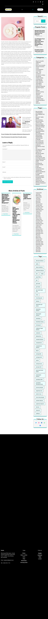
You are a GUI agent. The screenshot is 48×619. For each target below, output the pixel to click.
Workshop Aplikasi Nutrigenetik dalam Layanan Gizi (40, 177)
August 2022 (39, 225)
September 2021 (39, 233)
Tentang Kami (39, 170)
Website (4, 172)
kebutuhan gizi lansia (39, 305)
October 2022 (39, 222)
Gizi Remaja (38, 76)
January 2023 (39, 219)
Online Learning (39, 96)
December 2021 (39, 230)
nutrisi (37, 360)
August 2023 (39, 211)
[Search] (43, 21)
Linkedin (40, 558)
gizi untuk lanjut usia (39, 290)
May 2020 (38, 250)
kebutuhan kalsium (38, 310)
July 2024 (38, 198)
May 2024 (38, 201)
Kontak (37, 166)
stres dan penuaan (40, 397)
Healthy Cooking (39, 77)
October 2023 (39, 208)
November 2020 (39, 243)
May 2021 (38, 234)
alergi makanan (39, 267)
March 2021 (38, 237)
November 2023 (39, 206)
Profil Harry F (38, 167)
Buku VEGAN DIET (40, 142)
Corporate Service (40, 143)
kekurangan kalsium (38, 314)
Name (4, 162)
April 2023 (38, 216)
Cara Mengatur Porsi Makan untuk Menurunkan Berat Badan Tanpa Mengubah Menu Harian (40, 42)
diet (37, 273)
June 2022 (38, 226)
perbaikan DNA (39, 379)
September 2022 (39, 223)
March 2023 (38, 218)
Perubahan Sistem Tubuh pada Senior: (39, 50)
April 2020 (38, 251)
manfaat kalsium (39, 339)
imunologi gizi (39, 298)
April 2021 (38, 236)
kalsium (37, 301)
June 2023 (38, 213)
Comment (4, 149)
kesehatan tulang (39, 321)
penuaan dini (39, 367)
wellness (38, 413)
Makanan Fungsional (40, 86)
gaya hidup (38, 277)
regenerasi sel (39, 390)
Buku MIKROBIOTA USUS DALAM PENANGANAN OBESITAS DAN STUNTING (40, 136)
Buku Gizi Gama (39, 120)
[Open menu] (22, 9)
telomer (37, 407)
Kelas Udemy (39, 84)
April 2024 (38, 202)
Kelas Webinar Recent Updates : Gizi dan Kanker (40, 160)
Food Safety (38, 70)
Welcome (38, 103)
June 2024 (38, 199)
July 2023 (38, 212)
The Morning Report (40, 100)
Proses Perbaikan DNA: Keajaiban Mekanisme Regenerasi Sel (15, 134)
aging (37, 264)
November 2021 (39, 232)
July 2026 (38, 194)
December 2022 (39, 220)
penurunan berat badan (39, 371)
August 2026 (39, 192)
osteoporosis (39, 363)
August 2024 (39, 197)
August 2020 (39, 246)
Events (37, 68)
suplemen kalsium (40, 403)
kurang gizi (38, 325)
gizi (36, 280)
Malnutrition (38, 336)
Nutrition (38, 90)
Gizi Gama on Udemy (40, 75)
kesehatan (38, 318)
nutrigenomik (39, 357)
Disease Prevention (40, 66)
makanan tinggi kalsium (39, 329)
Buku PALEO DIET (39, 140)
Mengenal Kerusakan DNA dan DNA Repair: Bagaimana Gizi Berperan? (40, 32)
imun (37, 294)
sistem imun (38, 394)
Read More (5, 214)
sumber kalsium (39, 400)
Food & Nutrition (39, 69)
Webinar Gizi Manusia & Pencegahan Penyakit (40, 173)
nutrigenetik (38, 353)
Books (37, 63)
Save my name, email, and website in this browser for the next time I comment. (17, 178)
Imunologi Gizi (39, 79)
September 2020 (39, 244)
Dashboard (38, 145)
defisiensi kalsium (40, 270)
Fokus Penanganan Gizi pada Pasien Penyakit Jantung (13, 137)
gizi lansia (38, 286)
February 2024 (39, 204)
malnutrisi (38, 333)
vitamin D (38, 410)
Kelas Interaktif (39, 80)
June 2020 (38, 248)
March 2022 (38, 227)
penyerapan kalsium (38, 375)
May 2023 (38, 215)
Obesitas (38, 94)
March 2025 (38, 195)
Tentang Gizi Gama (40, 168)
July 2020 (38, 247)
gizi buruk (38, 283)
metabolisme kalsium (39, 346)
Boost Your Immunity (40, 65)
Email (4, 167)
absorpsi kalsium (40, 260)
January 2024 (39, 205)
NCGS (37, 350)
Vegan (37, 101)
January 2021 (39, 240)
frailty (42, 273)
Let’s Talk (40, 9)
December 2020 (39, 241)
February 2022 (39, 229)
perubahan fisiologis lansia (39, 383)
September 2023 (39, 209)
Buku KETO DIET (39, 129)
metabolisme (39, 342)
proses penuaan (39, 387)
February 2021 (39, 239)
